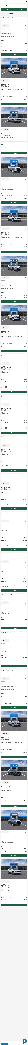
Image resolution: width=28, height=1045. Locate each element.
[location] (26, 2)
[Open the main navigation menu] (2, 1)
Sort (8, 9)
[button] (14, 54)
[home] (5, 1)
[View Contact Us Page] (24, 2)
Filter (21, 9)
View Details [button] (14, 54)
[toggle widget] (25, 1041)
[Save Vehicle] (26, 26)
